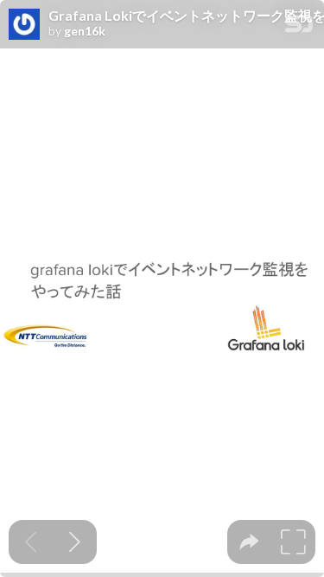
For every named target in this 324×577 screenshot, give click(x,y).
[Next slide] (74, 542)
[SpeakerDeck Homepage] (299, 27)
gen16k (84, 31)
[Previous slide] (30, 542)
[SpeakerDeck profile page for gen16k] (24, 25)
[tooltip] (249, 542)
